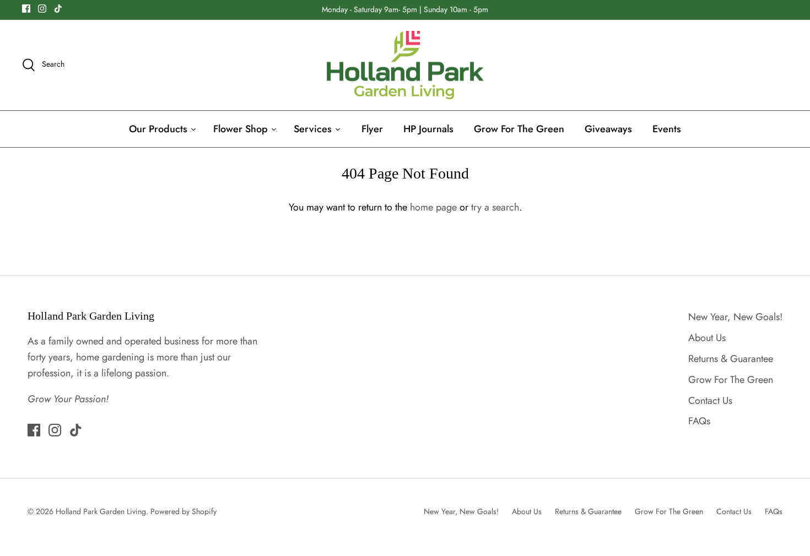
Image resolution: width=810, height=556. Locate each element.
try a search (495, 207)
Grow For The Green (730, 380)
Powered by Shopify (183, 511)
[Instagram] (42, 8)
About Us (707, 338)
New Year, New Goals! (735, 317)
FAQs (699, 421)
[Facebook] (26, 8)
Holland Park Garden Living (101, 511)
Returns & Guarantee (730, 359)
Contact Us (710, 400)
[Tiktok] (58, 8)
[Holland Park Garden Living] (405, 65)
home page (433, 207)
